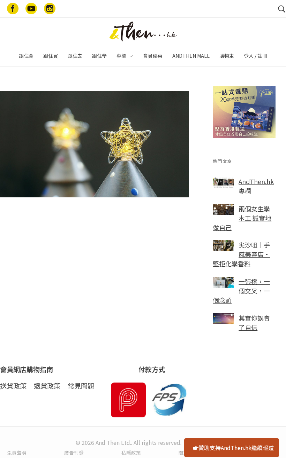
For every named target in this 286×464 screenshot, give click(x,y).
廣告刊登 (74, 452)
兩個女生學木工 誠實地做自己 (242, 218)
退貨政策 (47, 386)
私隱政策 (131, 452)
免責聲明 (17, 452)
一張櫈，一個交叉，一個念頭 (241, 291)
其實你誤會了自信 (254, 322)
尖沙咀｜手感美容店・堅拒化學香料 (241, 254)
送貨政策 (13, 386)
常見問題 (81, 386)
